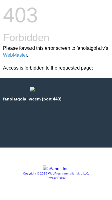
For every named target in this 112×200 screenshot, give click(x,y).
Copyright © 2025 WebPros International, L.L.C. (56, 173)
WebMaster (15, 55)
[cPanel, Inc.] (56, 168)
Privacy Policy (56, 177)
